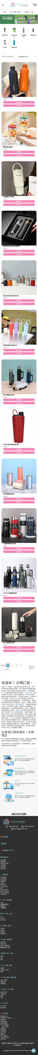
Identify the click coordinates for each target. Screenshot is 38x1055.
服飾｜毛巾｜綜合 (8, 953)
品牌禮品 (5, 874)
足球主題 (3, 1032)
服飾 (1, 956)
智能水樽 (20, 710)
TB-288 (5, 496)
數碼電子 (3, 906)
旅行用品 (3, 1007)
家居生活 (3, 944)
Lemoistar (3, 878)
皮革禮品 (3, 1039)
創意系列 (5, 857)
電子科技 (3, 868)
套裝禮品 (3, 982)
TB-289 (5, 447)
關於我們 (10, 1043)
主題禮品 (5, 1013)
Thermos (3, 894)
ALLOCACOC (4, 890)
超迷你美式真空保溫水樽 (10, 296)
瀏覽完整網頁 (19, 814)
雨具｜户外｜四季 (8, 989)
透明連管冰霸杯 (8, 147)
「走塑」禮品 (4, 1026)
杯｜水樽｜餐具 (15, 12)
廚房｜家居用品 (7, 939)
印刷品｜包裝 (7, 925)
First (3, 665)
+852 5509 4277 (29, 826)
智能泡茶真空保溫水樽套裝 (11, 246)
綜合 (1, 959)
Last (6, 669)
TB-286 (5, 595)
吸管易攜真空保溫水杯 (10, 345)
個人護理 (3, 860)
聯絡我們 (4, 1043)
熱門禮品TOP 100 (8, 850)
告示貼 (2, 918)
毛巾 (1, 958)
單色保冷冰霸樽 (8, 97)
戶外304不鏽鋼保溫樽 (10, 593)
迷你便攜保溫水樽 (8, 494)
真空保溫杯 (15, 698)
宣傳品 (2, 1033)
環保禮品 (3, 1030)
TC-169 (5, 199)
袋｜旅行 (5, 1003)
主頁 (4, 12)
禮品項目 (17, 1043)
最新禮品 (3, 843)
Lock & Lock (4, 886)
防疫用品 (3, 1028)
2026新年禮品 (4, 1037)
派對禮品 (3, 983)
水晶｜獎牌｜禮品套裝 (9, 977)
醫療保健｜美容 (5, 947)
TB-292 (5, 248)
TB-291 (5, 298)
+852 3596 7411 (14, 826)
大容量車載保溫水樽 (9, 543)
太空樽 (14, 718)
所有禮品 (5, 837)
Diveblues (3, 877)
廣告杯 (2, 968)
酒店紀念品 (3, 1021)
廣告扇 (2, 932)
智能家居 (3, 861)
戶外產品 (3, 994)
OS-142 (5, 149)
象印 (1, 888)
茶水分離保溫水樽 (8, 643)
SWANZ (2, 882)
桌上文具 (3, 920)
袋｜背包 (3, 1006)
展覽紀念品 (3, 1016)
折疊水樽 (29, 692)
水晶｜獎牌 (3, 980)
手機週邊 (3, 908)
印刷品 (2, 928)
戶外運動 (3, 865)
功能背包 (3, 867)
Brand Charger (4, 891)
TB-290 (5, 397)
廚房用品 (3, 942)
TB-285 (5, 645)
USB (1, 903)
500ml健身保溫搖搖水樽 (11, 444)
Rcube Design (4, 893)
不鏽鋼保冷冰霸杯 (8, 196)
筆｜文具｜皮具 (7, 913)
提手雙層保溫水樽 (8, 395)
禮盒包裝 (3, 933)
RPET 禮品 (3, 1035)
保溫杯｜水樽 (29, 12)
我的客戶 (18, 1045)
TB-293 (5, 100)
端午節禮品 (3, 1023)
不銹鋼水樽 (20, 704)
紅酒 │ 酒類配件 (5, 945)
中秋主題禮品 (4, 1025)
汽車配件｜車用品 (5, 1018)
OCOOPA (3, 880)
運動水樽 (31, 722)
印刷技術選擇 (24, 1043)
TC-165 (5, 347)
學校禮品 (3, 1019)
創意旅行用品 (4, 863)
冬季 (1, 997)
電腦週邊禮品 (4, 904)
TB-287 (5, 546)
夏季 (1, 995)
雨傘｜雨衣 (3, 992)
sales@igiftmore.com (21, 829)
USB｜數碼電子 (7, 900)
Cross (2, 883)
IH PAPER (3, 885)
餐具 (1, 971)
